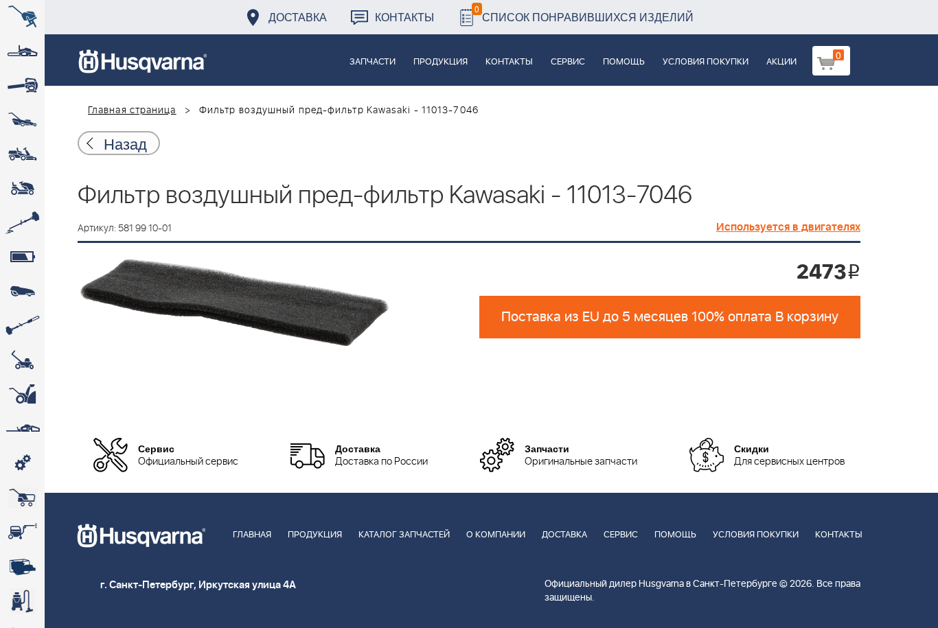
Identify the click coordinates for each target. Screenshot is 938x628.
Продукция (440, 62)
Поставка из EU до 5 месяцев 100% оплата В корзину (669, 317)
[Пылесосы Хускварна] (22, 600)
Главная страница (132, 110)
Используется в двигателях (788, 227)
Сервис (568, 62)
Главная (252, 535)
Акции (781, 62)
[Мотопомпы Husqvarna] (22, 566)
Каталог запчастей (404, 535)
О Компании (495, 535)
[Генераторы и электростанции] (22, 497)
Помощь (624, 62)
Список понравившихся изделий (584, 13)
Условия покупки (705, 62)
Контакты (404, 17)
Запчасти (373, 62)
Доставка (297, 17)
